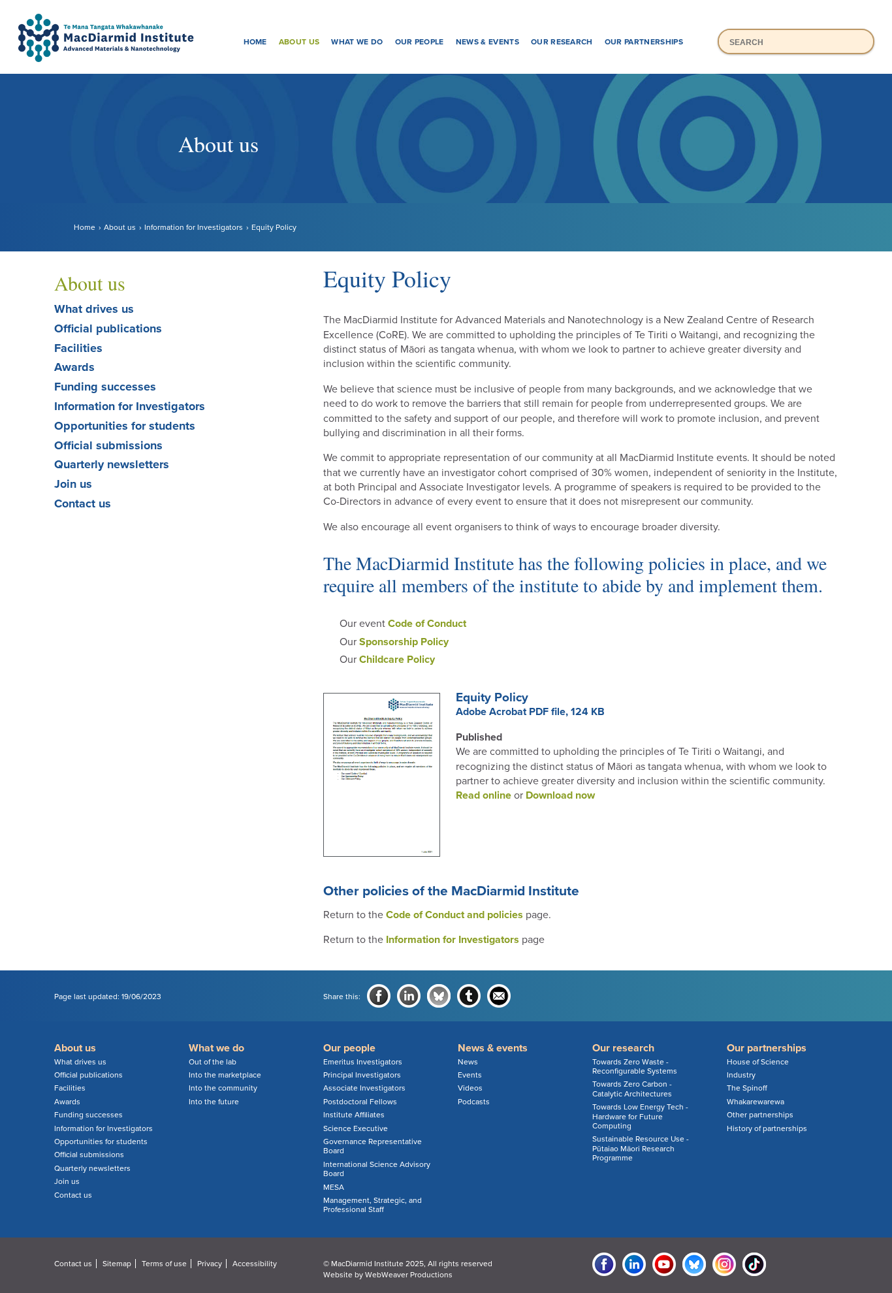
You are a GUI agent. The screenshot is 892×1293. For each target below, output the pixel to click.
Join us (73, 484)
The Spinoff (747, 1088)
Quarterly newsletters (111, 464)
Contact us (82, 503)
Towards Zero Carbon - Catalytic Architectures (632, 1088)
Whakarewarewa (755, 1101)
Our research (562, 41)
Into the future (214, 1101)
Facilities (78, 348)
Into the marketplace (225, 1074)
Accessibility (254, 1263)
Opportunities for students (124, 426)
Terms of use (164, 1263)
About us (299, 41)
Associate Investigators (364, 1088)
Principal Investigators (362, 1074)
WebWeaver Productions (409, 1274)
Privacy (209, 1263)
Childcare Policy (397, 659)
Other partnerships (760, 1114)
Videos (470, 1088)
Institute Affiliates (354, 1114)
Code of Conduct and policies (454, 914)
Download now (560, 795)
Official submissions (108, 445)
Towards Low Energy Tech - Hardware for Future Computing (640, 1116)
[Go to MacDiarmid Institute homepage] (446, 13)
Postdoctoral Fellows (360, 1101)
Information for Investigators (193, 227)
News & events (487, 41)
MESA (333, 1187)
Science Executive (355, 1128)
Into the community (223, 1088)
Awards (74, 367)
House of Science (758, 1061)
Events (470, 1074)
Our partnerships (644, 41)
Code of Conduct (427, 623)
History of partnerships (767, 1128)
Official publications (108, 328)
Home (255, 41)
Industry (741, 1074)
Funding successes (105, 386)
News (468, 1061)
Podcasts (474, 1101)
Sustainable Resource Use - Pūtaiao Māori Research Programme (640, 1148)
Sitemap (117, 1263)
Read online (483, 795)
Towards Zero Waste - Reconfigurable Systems (634, 1066)
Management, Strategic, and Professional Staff (372, 1205)
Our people (419, 41)
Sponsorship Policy (404, 641)
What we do (357, 41)
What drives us (94, 309)
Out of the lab (212, 1061)
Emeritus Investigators (362, 1061)
